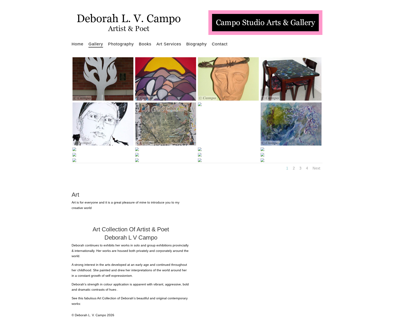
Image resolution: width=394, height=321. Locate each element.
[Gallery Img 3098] (200, 161)
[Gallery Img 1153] (165, 144)
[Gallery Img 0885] (103, 144)
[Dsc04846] (103, 99)
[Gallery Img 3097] (137, 150)
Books (145, 44)
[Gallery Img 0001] (165, 99)
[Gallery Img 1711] (137, 161)
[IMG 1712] (74, 161)
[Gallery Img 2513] (137, 155)
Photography (121, 44)
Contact (220, 44)
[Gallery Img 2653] (200, 150)
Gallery (95, 44)
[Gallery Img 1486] (291, 144)
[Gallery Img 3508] (262, 161)
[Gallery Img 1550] (74, 150)
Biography (196, 44)
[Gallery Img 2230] (200, 155)
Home (77, 44)
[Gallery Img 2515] (262, 150)
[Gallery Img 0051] (228, 99)
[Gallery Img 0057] (291, 99)
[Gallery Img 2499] (74, 155)
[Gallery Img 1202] (200, 105)
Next (316, 168)
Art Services (168, 44)
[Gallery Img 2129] (262, 155)
